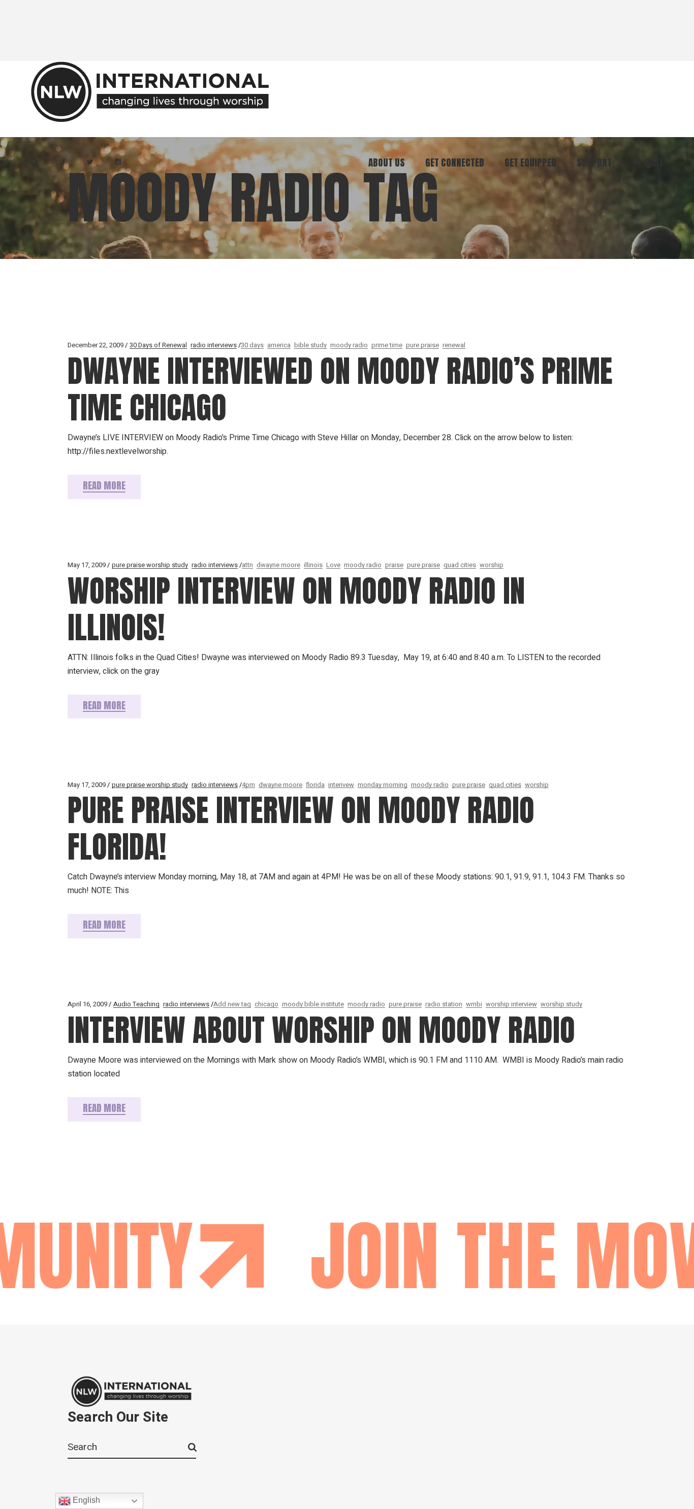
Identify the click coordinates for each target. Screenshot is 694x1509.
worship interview (511, 1004)
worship (491, 565)
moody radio (349, 345)
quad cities (460, 565)
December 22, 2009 (95, 345)
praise (394, 565)
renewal (454, 345)
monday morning (382, 785)
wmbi (474, 1004)
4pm (248, 785)
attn (247, 565)
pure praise (422, 345)
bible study (310, 345)
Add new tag (232, 1004)
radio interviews (214, 345)
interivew (341, 785)
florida (315, 785)
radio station (443, 1004)
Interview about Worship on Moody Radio (321, 1030)
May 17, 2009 (87, 565)
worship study (561, 1004)
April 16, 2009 (87, 1004)
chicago (266, 1004)
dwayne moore (278, 565)
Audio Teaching (136, 1004)
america (279, 345)
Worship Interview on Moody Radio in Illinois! (296, 609)
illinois (313, 565)
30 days (252, 345)
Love (333, 565)
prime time (386, 345)
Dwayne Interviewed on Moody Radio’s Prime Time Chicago (340, 389)
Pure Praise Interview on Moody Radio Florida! (301, 828)
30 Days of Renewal (158, 345)
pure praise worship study (150, 565)
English (85, 1500)
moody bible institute (313, 1004)
